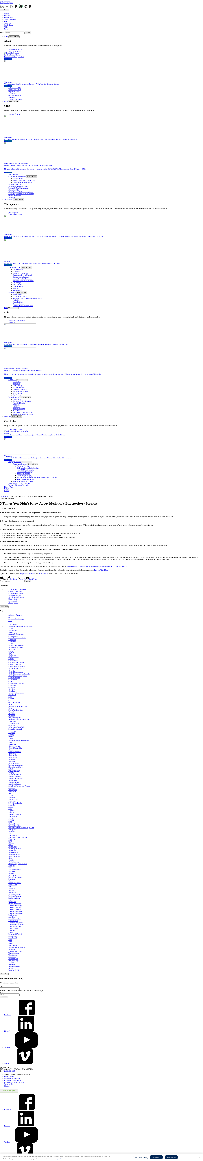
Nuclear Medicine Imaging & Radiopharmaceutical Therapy (37, 477)
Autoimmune (12, 630)
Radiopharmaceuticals (15, 913)
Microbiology (13, 835)
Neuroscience (17, 284)
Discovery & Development (22, 401)
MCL (10, 822)
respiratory (12, 930)
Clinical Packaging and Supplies (19, 674)
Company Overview (15, 49)
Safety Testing (17, 386)
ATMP (10, 628)
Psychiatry (11, 900)
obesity (10, 858)
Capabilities (17, 382)
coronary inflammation (16, 693)
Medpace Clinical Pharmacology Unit (21, 828)
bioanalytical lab (43, 573)
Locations (11, 97)
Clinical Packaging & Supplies (18, 186)
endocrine (11, 725)
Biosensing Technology (16, 647)
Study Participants (10, 19)
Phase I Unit (12, 599)
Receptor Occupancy (15, 923)
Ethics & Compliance (15, 99)
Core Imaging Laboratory (16, 597)
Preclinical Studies (19, 403)
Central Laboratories (15, 591)
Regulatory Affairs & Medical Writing (21, 194)
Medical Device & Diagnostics (23, 306)
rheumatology (13, 936)
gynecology (12, 754)
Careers (6, 14)
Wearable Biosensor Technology (19, 485)
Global (10, 750)
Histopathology (13, 763)
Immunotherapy (13, 782)
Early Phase (12, 721)
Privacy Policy (9, 1076)
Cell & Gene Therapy (20, 296)
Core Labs (11, 691)
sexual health (12, 938)
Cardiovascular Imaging (25, 472)
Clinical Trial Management (17, 176)
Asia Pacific (12, 624)
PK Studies (16, 405)
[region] (101, 1157)
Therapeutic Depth (14, 267)
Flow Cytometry (13, 744)
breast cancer (12, 649)
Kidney (10, 795)
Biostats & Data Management (18, 188)
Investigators (8, 17)
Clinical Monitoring (15, 184)
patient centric (13, 875)
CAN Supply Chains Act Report (15, 1082)
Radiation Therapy (14, 907)
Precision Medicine (14, 894)
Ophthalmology (18, 286)
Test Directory (17, 395)
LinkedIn (11, 805)
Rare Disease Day (14, 919)
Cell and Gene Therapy (16, 662)
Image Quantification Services (23, 481)
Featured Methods (19, 387)
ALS (10, 621)
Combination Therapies (16, 683)
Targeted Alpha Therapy (16, 947)
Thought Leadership (15, 951)
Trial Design (12, 955)
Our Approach (13, 212)
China (6, 27)
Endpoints (11, 733)
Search (2, 32)
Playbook (11, 888)
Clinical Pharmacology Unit (17, 676)
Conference (12, 685)
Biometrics (12, 642)
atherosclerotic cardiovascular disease (20, 626)
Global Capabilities (14, 95)
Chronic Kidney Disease (16, 668)
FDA (10, 742)
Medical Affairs (13, 190)
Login (6, 29)
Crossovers (12, 292)
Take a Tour (12, 322)
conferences (12, 687)
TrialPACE (12, 957)
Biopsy (10, 643)
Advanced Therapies (15, 615)
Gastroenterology (14, 746)
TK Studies (16, 407)
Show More (4, 606)
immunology (12, 780)
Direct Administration (15, 710)
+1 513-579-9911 (9, 1071)
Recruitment (12, 601)
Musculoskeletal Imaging (25, 479)
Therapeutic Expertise (20, 389)
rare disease (12, 917)
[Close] (199, 1157)
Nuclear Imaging (14, 854)
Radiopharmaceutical (15, 911)
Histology (11, 761)
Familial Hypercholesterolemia (18, 740)
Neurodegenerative (14, 848)
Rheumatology (18, 290)
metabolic (11, 831)
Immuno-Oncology (14, 776)
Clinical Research (14, 678)
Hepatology (12, 759)
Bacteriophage (13, 636)
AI (9, 617)
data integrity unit (14, 702)
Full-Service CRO (14, 88)
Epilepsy (11, 735)
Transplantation (18, 302)
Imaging (11, 773)
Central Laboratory (14, 664)
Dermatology (17, 271)
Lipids (10, 807)
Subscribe (4, 997)
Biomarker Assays (19, 409)
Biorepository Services (20, 391)
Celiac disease (13, 661)
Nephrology (17, 283)
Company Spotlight (14, 595)
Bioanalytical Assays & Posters (23, 414)
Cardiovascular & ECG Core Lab (19, 483)
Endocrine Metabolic (15, 729)
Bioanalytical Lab (14, 397)
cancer (10, 651)
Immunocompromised (15, 778)
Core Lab (11, 689)
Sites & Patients (18, 178)
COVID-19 (12, 695)
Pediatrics (16, 300)
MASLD (11, 820)
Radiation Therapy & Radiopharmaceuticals (27, 298)
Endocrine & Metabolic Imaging (27, 468)
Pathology (11, 873)
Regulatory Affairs (14, 926)
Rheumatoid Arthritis (15, 934)
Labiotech (11, 797)
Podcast (11, 890)
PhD (10, 886)
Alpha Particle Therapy (16, 619)
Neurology (12, 850)
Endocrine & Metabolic (20, 273)
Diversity (11, 712)
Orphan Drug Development (17, 864)
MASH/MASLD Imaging (25, 470)
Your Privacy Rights (9, 1090)
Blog (6, 21)
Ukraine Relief (13, 959)
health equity (12, 755)
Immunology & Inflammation (22, 279)
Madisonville (12, 816)
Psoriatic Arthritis (14, 898)
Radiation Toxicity (14, 909)
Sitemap (7, 1086)
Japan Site (7, 23)
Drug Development (14, 717)
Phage (10, 881)
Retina (10, 932)
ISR (9, 793)
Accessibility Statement (12, 1078)
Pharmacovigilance (14, 883)
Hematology (12, 757)
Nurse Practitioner (14, 856)
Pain (9, 867)
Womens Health (13, 970)
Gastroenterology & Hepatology (23, 275)
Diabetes (11, 708)
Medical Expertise (14, 826)
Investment (12, 792)
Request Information (15, 214)
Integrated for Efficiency (16, 320)
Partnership (12, 871)
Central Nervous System (16, 666)
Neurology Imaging (23, 474)
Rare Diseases (17, 294)
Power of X (12, 892)
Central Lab (12, 380)
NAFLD (11, 843)
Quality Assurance (14, 196)
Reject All (156, 1157)
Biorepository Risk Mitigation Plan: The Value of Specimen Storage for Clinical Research (97, 566)
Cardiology (12, 655)
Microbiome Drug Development (19, 837)
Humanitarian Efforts (15, 767)
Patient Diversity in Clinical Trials (24, 180)
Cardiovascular (18, 269)
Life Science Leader (15, 803)
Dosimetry (11, 716)
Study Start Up (13, 945)
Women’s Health (18, 304)
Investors (7, 15)
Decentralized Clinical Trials (22, 182)
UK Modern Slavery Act (12, 1080)
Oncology (11, 860)
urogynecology (13, 961)
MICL (10, 833)
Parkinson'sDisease (14, 869)
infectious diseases (14, 784)
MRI (10, 841)
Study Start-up (13, 174)
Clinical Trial (12, 680)
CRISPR (11, 698)
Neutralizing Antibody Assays (23, 412)
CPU (10, 697)
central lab (32, 573)
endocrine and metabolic (16, 727)
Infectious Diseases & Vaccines (23, 281)
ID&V (10, 769)
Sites (10, 940)
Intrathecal (11, 788)
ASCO (10, 623)
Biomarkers (16, 384)
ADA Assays (17, 411)
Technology (12, 197)
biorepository (23, 573)
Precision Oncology (15, 896)
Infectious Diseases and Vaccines (19, 786)
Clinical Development (15, 593)
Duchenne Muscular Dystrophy (18, 719)
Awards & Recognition (16, 634)
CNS (10, 681)
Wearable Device (14, 966)
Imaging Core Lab (14, 462)
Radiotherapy (12, 915)
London (11, 812)
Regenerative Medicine (16, 924)
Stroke (10, 943)
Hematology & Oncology (21, 277)
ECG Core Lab (13, 723)
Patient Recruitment (15, 877)
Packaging (11, 866)
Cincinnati (11, 670)
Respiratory (16, 288)
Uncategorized (13, 603)
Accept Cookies (171, 1157)
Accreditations (17, 393)
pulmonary (12, 902)
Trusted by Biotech (14, 90)
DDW (10, 704)
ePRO (10, 736)
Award (10, 632)
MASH (10, 818)
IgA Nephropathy (14, 771)
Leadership (12, 93)
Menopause (12, 830)
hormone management (15, 765)
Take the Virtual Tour (101, 570)
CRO (10, 700)
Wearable (11, 964)
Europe (10, 738)
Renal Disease (13, 928)
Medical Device (13, 824)
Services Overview (14, 51)
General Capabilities (15, 748)
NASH (10, 845)
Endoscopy (12, 731)
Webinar (11, 968)
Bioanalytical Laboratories (17, 589)
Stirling (10, 942)
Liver (10, 809)
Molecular (11, 839)
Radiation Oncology (15, 905)
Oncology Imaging (23, 466)
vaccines (11, 962)
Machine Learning (14, 814)
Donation (11, 714)
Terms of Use (8, 1084)
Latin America (13, 799)
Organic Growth (13, 92)
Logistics (11, 811)
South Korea (8, 25)
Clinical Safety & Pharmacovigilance (20, 192)
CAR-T (11, 653)
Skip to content (5, 1)
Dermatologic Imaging (24, 475)
